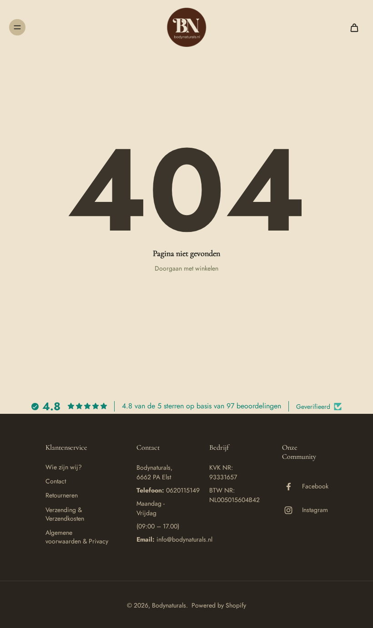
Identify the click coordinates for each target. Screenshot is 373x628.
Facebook (315, 486)
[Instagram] (292, 510)
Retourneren (61, 495)
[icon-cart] (354, 27)
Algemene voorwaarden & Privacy (76, 537)
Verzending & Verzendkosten (64, 514)
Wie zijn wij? (63, 467)
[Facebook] (292, 487)
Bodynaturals (169, 605)
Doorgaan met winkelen (186, 268)
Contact (55, 481)
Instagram (315, 510)
